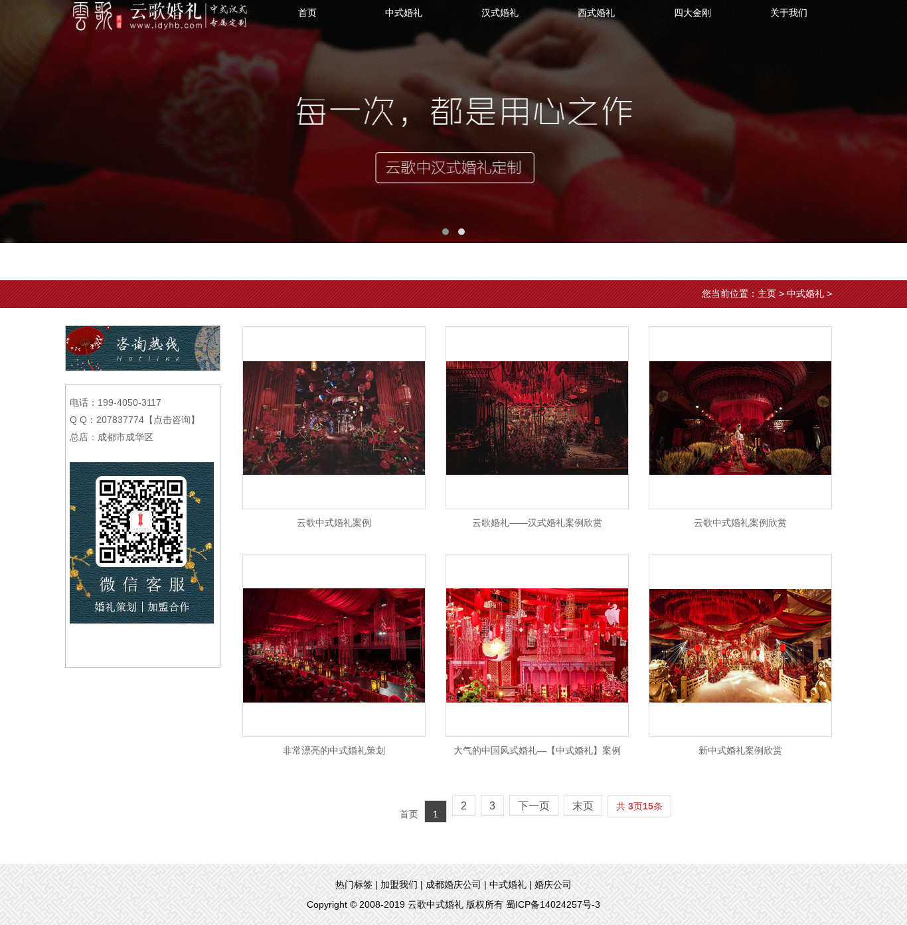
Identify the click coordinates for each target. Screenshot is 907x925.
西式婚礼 (596, 12)
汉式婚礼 (500, 12)
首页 (307, 12)
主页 (767, 293)
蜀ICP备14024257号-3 (553, 904)
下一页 (534, 805)
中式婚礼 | (510, 884)
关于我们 (788, 12)
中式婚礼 (403, 12)
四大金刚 (692, 12)
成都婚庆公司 (453, 884)
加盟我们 (399, 884)
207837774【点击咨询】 (148, 419)
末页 (583, 805)
